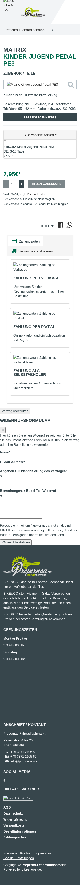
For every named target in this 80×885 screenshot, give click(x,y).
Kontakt (25, 853)
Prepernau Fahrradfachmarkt (25, 30)
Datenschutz (13, 813)
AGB (7, 807)
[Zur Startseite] (32, 12)
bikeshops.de (31, 869)
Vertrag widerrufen (15, 411)
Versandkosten (36, 194)
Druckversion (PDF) (40, 117)
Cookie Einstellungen (18, 858)
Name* (5, 452)
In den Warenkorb (46, 184)
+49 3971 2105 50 (23, 752)
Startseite (10, 853)
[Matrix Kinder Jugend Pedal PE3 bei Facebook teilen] (60, 226)
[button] (40, 135)
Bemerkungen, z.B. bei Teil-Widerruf (28, 491)
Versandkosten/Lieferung (36, 251)
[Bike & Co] (18, 798)
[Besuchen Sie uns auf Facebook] (4, 780)
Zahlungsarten (29, 241)
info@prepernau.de (24, 761)
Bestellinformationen (19, 831)
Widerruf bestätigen (16, 542)
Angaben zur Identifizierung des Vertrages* (33, 471)
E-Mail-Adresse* (12, 462)
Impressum (42, 853)
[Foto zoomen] (40, 84)
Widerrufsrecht (15, 819)
